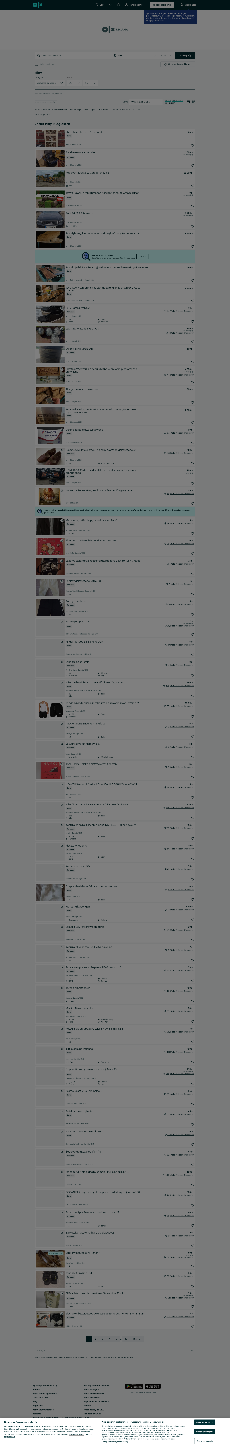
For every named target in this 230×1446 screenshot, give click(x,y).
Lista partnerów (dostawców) (115, 1442)
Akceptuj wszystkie (204, 1422)
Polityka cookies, (76, 1434)
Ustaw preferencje (204, 1441)
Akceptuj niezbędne (204, 1432)
